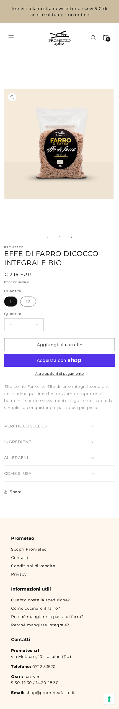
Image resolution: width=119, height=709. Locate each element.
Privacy (19, 574)
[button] (11, 38)
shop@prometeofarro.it (50, 692)
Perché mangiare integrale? (40, 624)
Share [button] (16, 491)
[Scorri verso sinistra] (47, 237)
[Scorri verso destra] (72, 237)
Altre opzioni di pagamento (59, 373)
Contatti (20, 557)
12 (28, 301)
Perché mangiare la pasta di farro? (47, 616)
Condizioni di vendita (33, 565)
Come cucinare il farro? (35, 608)
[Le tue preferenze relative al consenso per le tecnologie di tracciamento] (109, 699)
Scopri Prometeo (29, 549)
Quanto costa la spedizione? (40, 599)
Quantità (12, 314)
